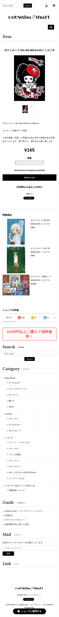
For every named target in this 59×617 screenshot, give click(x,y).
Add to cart (29, 177)
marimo (8, 414)
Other (11, 407)
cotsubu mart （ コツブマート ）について (24, 511)
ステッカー (14, 418)
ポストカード (15, 430)
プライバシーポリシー (15, 520)
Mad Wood (10, 378)
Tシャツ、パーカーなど (19, 442)
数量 (29, 158)
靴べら (12, 401)
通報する (29, 194)
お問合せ (9, 515)
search (28, 5)
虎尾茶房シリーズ (17, 490)
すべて (8, 318)
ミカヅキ (9, 438)
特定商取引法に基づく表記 (17, 524)
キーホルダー (15, 383)
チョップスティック (18, 389)
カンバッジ (14, 460)
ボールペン (14, 395)
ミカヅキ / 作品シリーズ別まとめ (20, 485)
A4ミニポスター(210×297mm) (22, 472)
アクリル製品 (15, 454)
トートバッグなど (17, 478)
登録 (8, 553)
